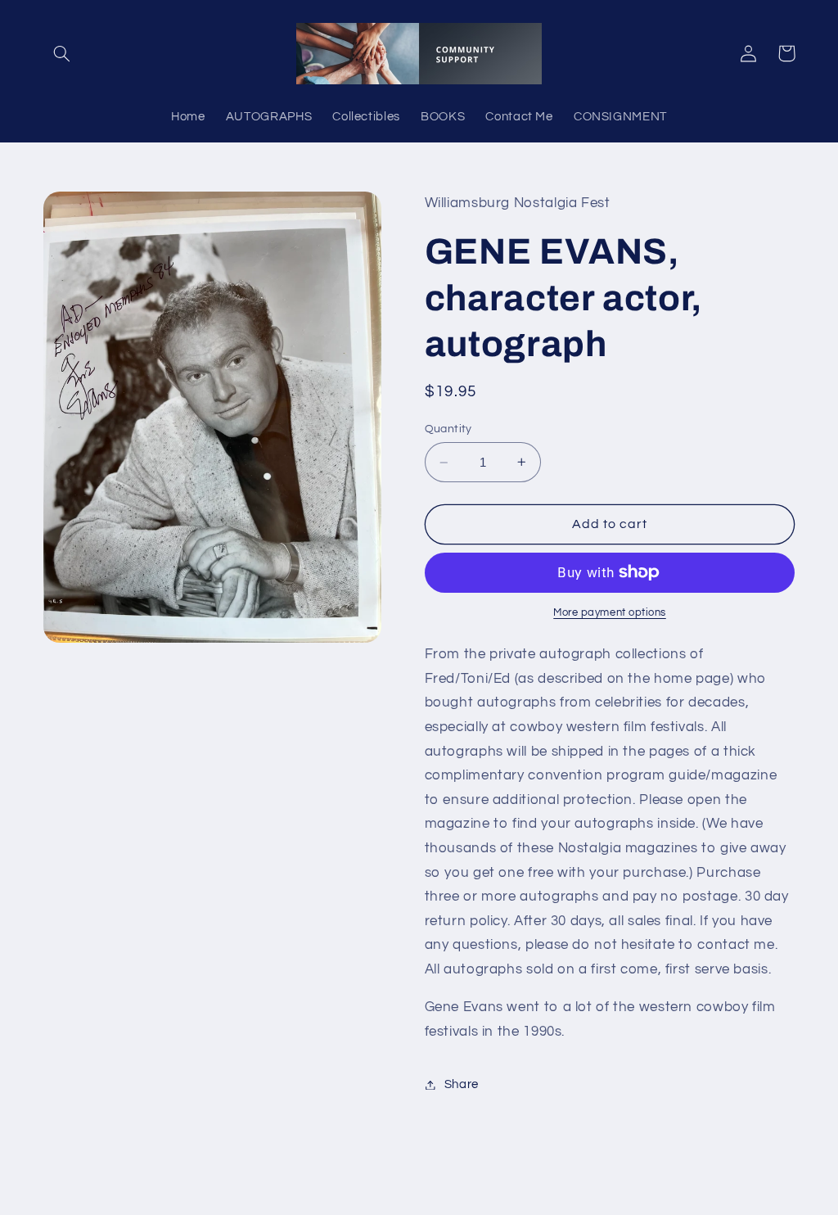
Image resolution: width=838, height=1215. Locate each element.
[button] (62, 53)
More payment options (609, 613)
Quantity (448, 429)
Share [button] (461, 1084)
